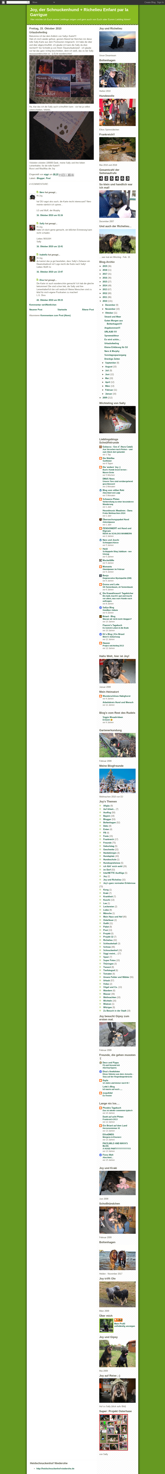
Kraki (105, 893)
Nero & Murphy (111, 351)
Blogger (41, 178)
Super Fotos (109, 960)
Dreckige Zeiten (112, 359)
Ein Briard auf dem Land (115, 1125)
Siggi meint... (110, 953)
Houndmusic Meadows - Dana (117, 510)
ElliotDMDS (108, 1134)
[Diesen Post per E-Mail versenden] (60, 175)
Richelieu (108, 940)
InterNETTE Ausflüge (113, 873)
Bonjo (106, 575)
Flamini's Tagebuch (112, 625)
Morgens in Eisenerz (112, 1137)
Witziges (107, 1007)
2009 (105, 397)
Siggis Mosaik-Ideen (113, 717)
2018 (105, 270)
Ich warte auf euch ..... (112, 1089)
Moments (107, 566)
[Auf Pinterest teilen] (72, 175)
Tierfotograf (109, 970)
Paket (106, 927)
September (111, 363)
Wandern (107, 990)
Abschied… (108, 1157)
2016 (105, 278)
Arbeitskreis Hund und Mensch (118, 702)
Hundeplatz (109, 856)
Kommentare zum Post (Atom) (55, 315)
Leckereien (108, 906)
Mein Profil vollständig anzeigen (124, 1324)
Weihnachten (109, 997)
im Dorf (107, 870)
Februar (109, 390)
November (110, 309)
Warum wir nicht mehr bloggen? (117, 619)
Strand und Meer (112, 317)
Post (48, 178)
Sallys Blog (108, 607)
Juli (107, 370)
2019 (105, 266)
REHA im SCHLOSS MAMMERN (117, 533)
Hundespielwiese (111, 863)
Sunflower (107, 461)
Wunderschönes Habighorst (116, 696)
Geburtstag (108, 846)
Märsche (107, 913)
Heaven (106, 643)
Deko (105, 826)
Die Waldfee (108, 458)
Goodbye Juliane (110, 610)
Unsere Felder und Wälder (116, 977)
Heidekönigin (109, 853)
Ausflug (107, 812)
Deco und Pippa (111, 1062)
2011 (105, 297)
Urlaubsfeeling (111, 343)
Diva (41, 280)
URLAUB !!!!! (110, 332)
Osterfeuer (108, 920)
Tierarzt (107, 967)
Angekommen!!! (112, 328)
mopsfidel (108, 1093)
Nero (42, 192)
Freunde (107, 843)
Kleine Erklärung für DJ (116, 347)
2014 (105, 285)
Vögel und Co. (110, 987)
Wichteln (107, 1001)
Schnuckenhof (110, 950)
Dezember (110, 305)
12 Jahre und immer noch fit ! (116, 1083)
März (108, 386)
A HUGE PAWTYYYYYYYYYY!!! (117, 1149)
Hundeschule (109, 859)
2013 (105, 289)
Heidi (105, 549)
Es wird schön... (112, 339)
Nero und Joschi (111, 540)
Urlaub (106, 980)
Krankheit (108, 896)
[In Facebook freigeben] (69, 175)
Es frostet (107, 1096)
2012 (105, 293)
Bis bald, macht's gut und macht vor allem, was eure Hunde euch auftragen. (117, 598)
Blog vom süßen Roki (113, 490)
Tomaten (107, 974)
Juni (107, 374)
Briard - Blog (109, 616)
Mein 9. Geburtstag (111, 637)
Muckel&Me (108, 560)
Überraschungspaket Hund (116, 519)
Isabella (43, 254)
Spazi (106, 957)
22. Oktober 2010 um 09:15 (50, 300)
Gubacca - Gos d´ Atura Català (118, 447)
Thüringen (108, 964)
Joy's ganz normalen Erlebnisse (119, 883)
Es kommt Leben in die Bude (116, 628)
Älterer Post (88, 309)
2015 (105, 281)
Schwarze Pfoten (111, 499)
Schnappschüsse (111, 543)
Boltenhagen (109, 822)
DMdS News (109, 479)
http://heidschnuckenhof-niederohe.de (55, 1468)
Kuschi (106, 900)
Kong (106, 890)
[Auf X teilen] (66, 175)
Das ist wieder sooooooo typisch (117, 1110)
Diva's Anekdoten (111, 1071)
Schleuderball (110, 943)
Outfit (106, 923)
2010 (105, 301)
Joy (105, 876)
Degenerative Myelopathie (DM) (117, 578)
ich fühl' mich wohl (112, 866)
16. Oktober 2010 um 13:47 (50, 272)
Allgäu (106, 806)
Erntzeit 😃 (108, 720)
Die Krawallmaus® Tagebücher (118, 593)
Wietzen (107, 1004)
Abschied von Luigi (111, 493)
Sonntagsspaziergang (115, 355)
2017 (105, 274)
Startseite (62, 309)
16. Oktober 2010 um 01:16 (50, 215)
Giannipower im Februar (114, 569)
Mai (107, 378)
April (108, 382)
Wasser (107, 994)
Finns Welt (108, 1155)
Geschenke (108, 849)
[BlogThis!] (63, 175)
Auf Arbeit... (109, 809)
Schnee (107, 947)
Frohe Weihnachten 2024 (114, 513)
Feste (106, 836)
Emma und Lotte (111, 584)
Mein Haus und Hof (112, 917)
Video (106, 984)
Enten (106, 829)
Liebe (106, 910)
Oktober (109, 313)
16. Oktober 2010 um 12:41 (50, 246)
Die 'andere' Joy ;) (111, 467)
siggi (119, 1320)
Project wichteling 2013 (113, 646)
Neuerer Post (35, 309)
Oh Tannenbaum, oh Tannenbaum (118, 587)
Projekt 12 (108, 937)
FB (104, 833)
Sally (41, 223)
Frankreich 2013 (110, 1119)
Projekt (106, 933)
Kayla (105, 1080)
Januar (109, 394)
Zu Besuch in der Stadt (114, 1011)
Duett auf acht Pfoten (113, 1117)
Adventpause (109, 522)
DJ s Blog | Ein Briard (113, 634)
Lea (105, 903)
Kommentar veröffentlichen (42, 305)
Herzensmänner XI (111, 1128)
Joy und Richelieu (112, 880)
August (109, 366)
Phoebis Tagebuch (112, 1108)
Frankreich (108, 839)
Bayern (106, 816)
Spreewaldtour (111, 335)
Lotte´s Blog (109, 1086)
